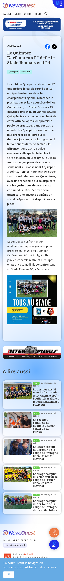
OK (9, 574)
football (26, 72)
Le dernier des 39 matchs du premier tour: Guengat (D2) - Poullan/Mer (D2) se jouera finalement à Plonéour (46, 397)
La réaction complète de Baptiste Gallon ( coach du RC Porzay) (44, 426)
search (47, 14)
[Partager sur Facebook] (47, 46)
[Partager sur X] (54, 46)
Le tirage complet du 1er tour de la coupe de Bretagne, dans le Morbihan (45, 505)
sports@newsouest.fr (15, 545)
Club (37, 14)
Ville (17, 14)
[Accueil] (17, 5)
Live (51, 2)
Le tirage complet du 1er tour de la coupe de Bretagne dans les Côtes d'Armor (45, 453)
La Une (7, 14)
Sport (27, 14)
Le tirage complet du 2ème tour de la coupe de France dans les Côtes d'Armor (45, 480)
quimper (13, 72)
